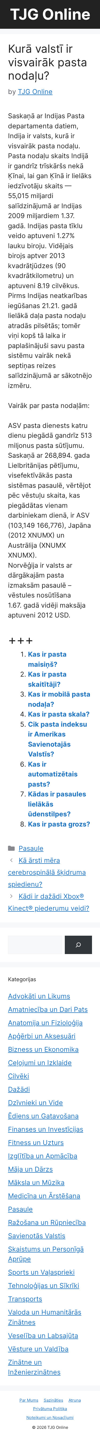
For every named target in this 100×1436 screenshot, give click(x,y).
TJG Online (50, 14)
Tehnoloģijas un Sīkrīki (43, 1286)
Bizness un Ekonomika (43, 1049)
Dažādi (19, 1089)
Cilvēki (18, 1076)
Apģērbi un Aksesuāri (41, 1036)
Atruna (75, 1400)
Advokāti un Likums (39, 996)
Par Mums (28, 1400)
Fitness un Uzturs (36, 1143)
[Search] (78, 945)
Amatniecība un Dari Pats (48, 1009)
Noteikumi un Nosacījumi (50, 1417)
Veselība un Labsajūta (43, 1336)
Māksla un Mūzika (36, 1183)
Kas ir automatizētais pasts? (53, 774)
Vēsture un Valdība (38, 1349)
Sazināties (53, 1400)
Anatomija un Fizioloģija (45, 1023)
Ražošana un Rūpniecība (47, 1222)
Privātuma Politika (50, 1408)
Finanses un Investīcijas (45, 1129)
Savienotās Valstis (36, 1236)
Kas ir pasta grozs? (59, 824)
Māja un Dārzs (30, 1169)
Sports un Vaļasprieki (41, 1272)
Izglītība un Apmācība (42, 1156)
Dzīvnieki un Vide (35, 1103)
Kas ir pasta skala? (59, 714)
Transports (25, 1299)
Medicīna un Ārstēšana (44, 1196)
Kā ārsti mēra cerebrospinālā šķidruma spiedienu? (47, 872)
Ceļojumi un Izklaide (40, 1063)
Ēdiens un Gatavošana (43, 1116)
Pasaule (31, 848)
